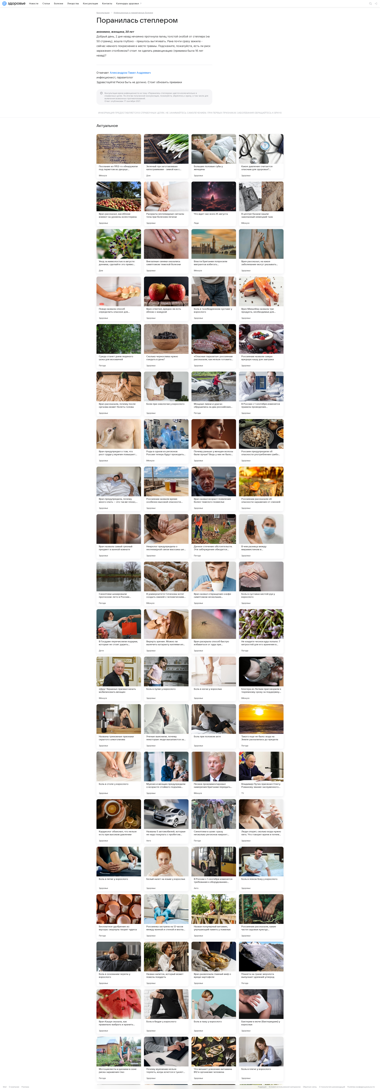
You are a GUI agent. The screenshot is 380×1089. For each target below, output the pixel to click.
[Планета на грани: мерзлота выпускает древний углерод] (261, 964)
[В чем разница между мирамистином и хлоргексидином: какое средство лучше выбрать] (261, 536)
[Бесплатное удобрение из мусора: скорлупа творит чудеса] (118, 916)
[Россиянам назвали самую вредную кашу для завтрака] (261, 346)
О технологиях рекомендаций (332, 1087)
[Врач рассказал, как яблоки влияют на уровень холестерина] (118, 204)
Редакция (262, 1087)
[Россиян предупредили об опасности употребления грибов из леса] (261, 441)
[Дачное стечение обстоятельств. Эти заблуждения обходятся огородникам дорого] (213, 536)
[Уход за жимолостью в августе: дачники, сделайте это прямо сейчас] (118, 251)
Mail (5, 1087)
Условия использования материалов (285, 1087)
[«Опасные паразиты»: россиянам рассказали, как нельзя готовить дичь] (213, 346)
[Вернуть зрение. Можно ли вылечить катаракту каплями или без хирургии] (166, 631)
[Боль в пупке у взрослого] (166, 679)
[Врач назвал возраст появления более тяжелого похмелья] (213, 489)
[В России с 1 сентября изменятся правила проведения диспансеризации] (261, 394)
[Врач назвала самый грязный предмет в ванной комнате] (118, 536)
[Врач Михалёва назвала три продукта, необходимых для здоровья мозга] (261, 299)
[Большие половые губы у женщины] (213, 156)
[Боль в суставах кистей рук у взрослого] (261, 584)
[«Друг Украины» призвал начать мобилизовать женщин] (118, 679)
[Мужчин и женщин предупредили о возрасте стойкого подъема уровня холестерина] (166, 774)
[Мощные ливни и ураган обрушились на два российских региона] (213, 394)
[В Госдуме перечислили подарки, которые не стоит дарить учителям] (118, 631)
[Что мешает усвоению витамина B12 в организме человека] (213, 1059)
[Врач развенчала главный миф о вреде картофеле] (213, 964)
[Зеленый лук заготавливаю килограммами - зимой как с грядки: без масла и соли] (166, 156)
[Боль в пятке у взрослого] (118, 869)
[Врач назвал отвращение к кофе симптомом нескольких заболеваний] (213, 584)
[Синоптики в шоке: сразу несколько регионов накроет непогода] (213, 821)
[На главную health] (16, 3)
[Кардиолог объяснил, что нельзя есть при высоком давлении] (118, 821)
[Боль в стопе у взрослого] (118, 774)
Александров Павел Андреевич (130, 72)
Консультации (103, 12)
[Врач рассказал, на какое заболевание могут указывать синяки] (261, 251)
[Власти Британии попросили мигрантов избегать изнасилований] (213, 251)
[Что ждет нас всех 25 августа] (213, 204)
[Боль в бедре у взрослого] (166, 1011)
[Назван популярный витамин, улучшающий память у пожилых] (213, 916)
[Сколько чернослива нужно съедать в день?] (166, 346)
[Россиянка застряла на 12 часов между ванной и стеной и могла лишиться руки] (166, 916)
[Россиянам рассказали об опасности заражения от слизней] (261, 489)
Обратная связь (310, 1087)
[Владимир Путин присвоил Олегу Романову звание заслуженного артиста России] (261, 774)
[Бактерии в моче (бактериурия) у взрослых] (261, 1011)
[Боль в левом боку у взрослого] (261, 869)
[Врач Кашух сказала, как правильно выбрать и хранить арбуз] (118, 1011)
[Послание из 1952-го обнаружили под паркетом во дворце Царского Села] (118, 156)
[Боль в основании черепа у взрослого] (118, 964)
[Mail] (4, 3)
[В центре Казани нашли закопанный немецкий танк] (261, 204)
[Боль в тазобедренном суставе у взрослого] (213, 299)
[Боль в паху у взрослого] (213, 1011)
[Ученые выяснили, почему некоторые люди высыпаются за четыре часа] (166, 726)
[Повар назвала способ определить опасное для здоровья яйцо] (118, 299)
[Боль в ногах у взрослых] (213, 679)
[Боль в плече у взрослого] (261, 1059)
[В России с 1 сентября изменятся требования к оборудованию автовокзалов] (213, 869)
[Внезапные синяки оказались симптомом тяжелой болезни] (166, 251)
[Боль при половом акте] (213, 726)
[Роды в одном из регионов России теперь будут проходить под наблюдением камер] (166, 441)
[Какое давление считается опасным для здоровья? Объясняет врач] (261, 156)
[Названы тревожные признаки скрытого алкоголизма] (118, 726)
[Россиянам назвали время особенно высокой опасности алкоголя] (166, 489)
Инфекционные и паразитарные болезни (133, 12)
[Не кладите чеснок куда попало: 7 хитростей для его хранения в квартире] (261, 631)
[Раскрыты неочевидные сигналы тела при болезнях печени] (166, 204)
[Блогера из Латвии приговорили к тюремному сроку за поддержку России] (261, 679)
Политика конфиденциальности (361, 1087)
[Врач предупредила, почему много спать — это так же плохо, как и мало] (118, 489)
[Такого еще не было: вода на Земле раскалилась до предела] (261, 726)
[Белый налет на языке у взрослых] (166, 869)
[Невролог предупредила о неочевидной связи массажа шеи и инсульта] (166, 536)
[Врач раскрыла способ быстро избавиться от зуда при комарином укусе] (213, 631)
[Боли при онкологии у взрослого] (166, 394)
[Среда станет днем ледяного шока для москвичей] (118, 346)
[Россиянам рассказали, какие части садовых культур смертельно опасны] (261, 916)
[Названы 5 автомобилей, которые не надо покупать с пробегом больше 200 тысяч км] (166, 821)
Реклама (25, 1087)
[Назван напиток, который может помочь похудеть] (166, 964)
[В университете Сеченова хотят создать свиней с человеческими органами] (166, 584)
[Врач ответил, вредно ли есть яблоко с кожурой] (166, 299)
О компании (14, 1087)
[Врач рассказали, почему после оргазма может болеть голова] (118, 394)
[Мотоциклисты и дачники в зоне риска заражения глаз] (118, 1059)
